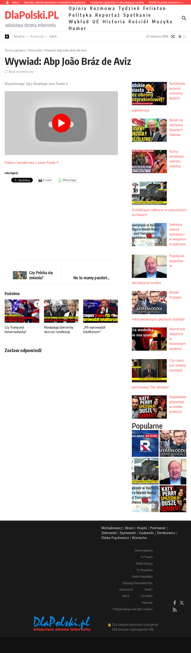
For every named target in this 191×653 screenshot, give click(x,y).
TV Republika (144, 570)
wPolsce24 (126, 589)
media (19, 36)
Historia (114, 21)
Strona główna (15, 50)
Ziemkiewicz (166, 533)
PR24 (125, 596)
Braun (129, 528)
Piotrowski (158, 528)
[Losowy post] (173, 36)
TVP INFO (147, 596)
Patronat (147, 602)
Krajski (142, 528)
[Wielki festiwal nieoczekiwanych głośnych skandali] (173, 443)
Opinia (78, 8)
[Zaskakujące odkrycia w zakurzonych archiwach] (145, 471)
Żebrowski (109, 533)
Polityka (80, 15)
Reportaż (108, 15)
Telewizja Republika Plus (137, 583)
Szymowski (128, 533)
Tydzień (129, 8)
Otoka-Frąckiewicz (115, 538)
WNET (149, 589)
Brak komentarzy (21, 72)
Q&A (53, 36)
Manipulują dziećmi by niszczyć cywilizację (58, 329)
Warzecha (139, 538)
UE (96, 21)
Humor (78, 28)
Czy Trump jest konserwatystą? (15, 329)
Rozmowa (103, 8)
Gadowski (146, 533)
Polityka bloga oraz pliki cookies (133, 609)
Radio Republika (142, 576)
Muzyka (162, 21)
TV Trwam (147, 557)
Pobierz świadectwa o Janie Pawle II (31, 163)
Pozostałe (35, 50)
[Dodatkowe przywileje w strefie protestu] (173, 498)
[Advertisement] (61, 222)
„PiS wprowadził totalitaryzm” (94, 329)
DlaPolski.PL (32, 14)
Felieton (155, 8)
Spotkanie (137, 15)
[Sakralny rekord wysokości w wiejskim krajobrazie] (145, 498)
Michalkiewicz (111, 528)
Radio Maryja (144, 563)
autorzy (37, 36)
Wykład (79, 21)
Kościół (139, 21)
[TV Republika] (145, 443)
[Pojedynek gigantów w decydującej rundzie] (173, 471)
